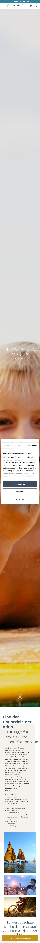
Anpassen (19, 491)
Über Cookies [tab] (32, 446)
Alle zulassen (20, 484)
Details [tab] (19, 446)
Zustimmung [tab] (7, 446)
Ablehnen (20, 499)
